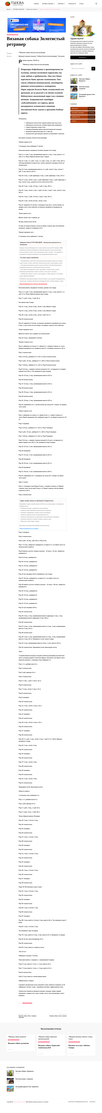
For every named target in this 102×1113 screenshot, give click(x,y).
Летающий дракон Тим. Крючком (27, 1086)
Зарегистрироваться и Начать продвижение (33, 284)
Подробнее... (83, 57)
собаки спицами (27, 1003)
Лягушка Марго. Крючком (24, 1071)
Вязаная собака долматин (18, 1043)
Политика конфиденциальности (78, 1101)
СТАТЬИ (81, 3)
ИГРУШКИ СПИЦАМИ (47, 3)
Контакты (92, 1101)
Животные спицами (12, 34)
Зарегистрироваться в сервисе (29, 528)
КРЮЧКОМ (61, 3)
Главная (36, 3)
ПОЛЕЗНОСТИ (72, 3)
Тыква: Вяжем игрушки (19, 1102)
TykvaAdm (9, 53)
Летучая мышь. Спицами (24, 1079)
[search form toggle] (96, 3)
